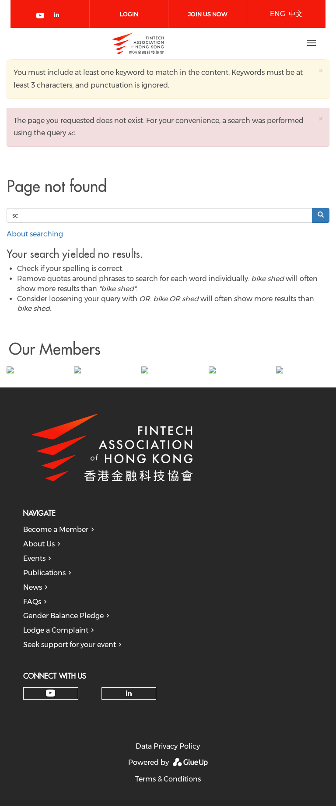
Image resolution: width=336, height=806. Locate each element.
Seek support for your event (69, 645)
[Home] (138, 43)
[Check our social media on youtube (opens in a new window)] (40, 16)
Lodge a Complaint (55, 630)
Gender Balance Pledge (63, 616)
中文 (296, 14)
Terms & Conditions (168, 779)
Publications (44, 573)
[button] (320, 70)
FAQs (32, 602)
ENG (277, 14)
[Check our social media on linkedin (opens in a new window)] (59, 16)
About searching (35, 234)
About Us (39, 544)
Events (34, 558)
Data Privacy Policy (168, 746)
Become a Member (55, 529)
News (32, 587)
